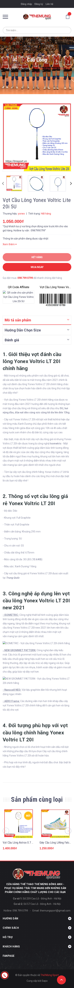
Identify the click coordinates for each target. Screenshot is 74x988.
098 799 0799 (25, 277)
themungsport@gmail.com (55, 910)
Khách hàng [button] (11, 946)
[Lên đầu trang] (61, 979)
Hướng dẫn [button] (10, 918)
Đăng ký (38, 4)
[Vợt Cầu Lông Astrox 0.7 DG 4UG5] (18, 823)
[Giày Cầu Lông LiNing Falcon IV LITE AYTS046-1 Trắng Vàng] (55, 823)
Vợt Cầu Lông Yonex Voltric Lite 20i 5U (55, 287)
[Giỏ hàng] (68, 16)
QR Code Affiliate (18, 287)
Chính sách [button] (11, 927)
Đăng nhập (26, 4)
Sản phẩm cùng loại (37, 799)
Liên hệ (49, 4)
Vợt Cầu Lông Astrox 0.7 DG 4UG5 (22, 842)
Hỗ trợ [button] (8, 937)
